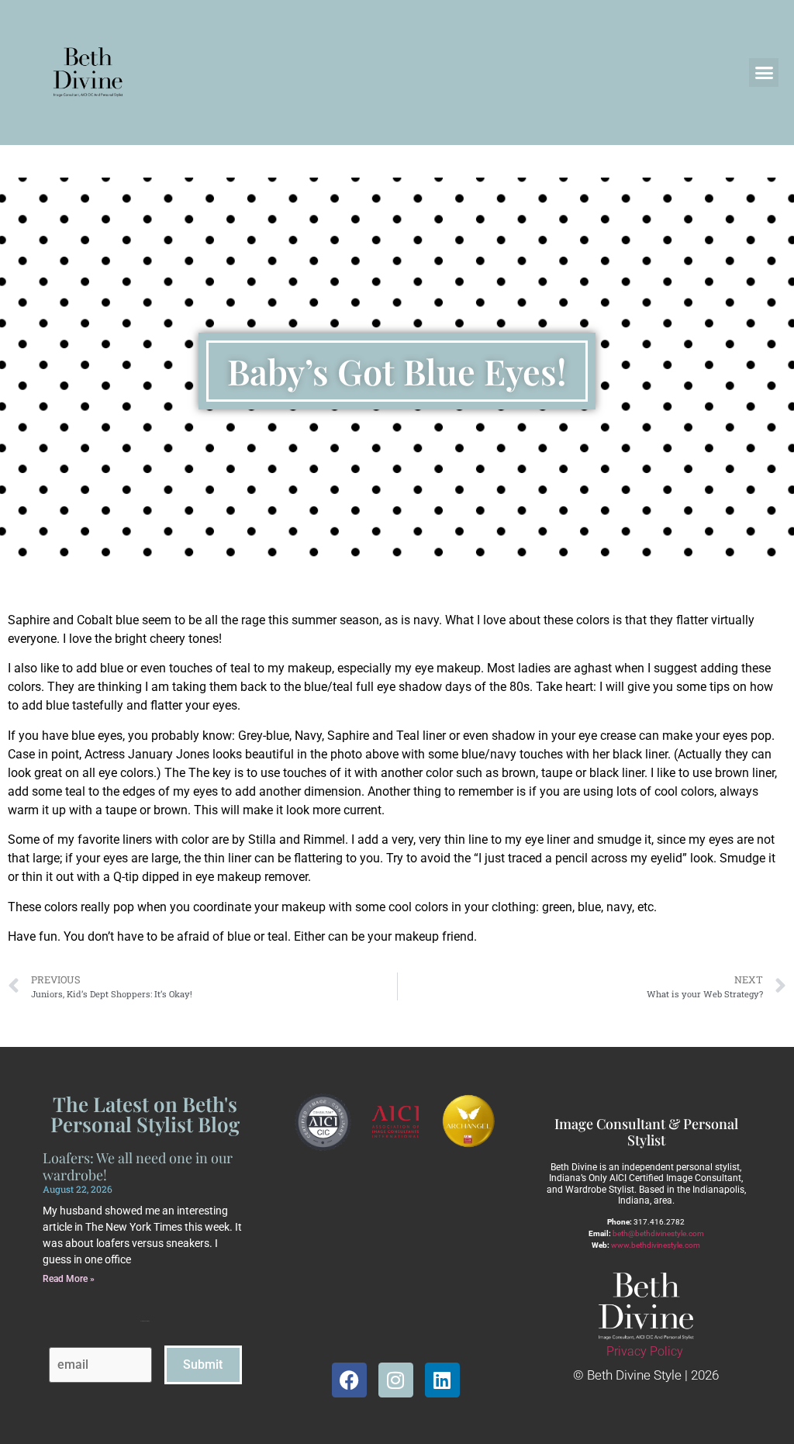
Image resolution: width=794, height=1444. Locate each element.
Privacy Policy (644, 1351)
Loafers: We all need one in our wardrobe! (138, 1166)
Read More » (69, 1278)
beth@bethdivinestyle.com (658, 1233)
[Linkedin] (442, 1380)
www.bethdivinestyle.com (655, 1245)
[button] (763, 73)
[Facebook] (349, 1380)
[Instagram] (395, 1380)
